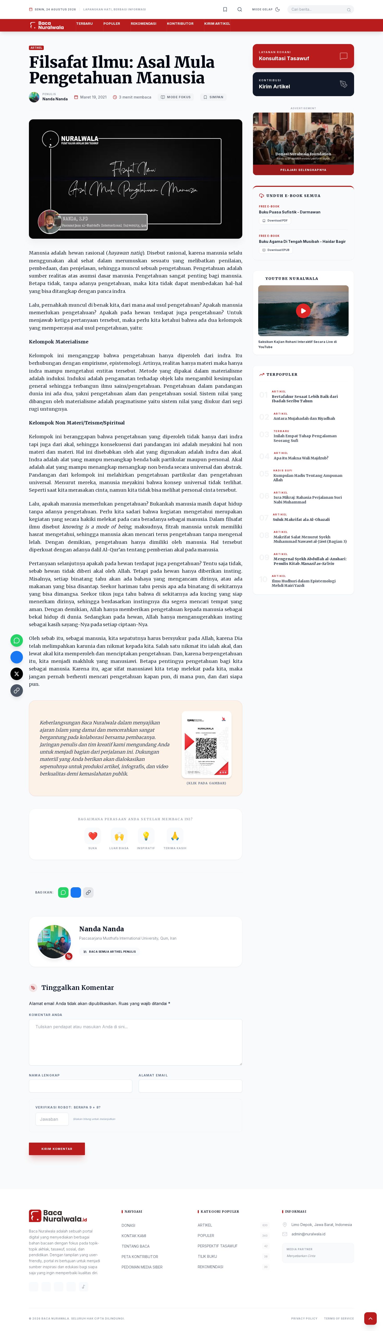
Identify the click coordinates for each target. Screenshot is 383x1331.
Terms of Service (339, 1318)
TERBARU (84, 23)
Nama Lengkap (44, 1075)
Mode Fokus (179, 97)
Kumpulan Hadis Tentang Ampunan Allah (307, 478)
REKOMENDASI (143, 23)
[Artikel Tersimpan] (225, 9)
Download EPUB (278, 249)
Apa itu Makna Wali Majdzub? (301, 458)
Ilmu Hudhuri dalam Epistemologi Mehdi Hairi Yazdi (304, 583)
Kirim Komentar (56, 1149)
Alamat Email (153, 1075)
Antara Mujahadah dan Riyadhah (304, 418)
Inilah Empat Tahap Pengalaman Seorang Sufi (305, 438)
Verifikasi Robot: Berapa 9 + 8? (68, 1107)
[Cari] (239, 9)
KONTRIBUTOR (180, 23)
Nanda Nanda (55, 99)
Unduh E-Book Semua (293, 195)
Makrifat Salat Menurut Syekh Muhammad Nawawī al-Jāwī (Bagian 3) (310, 539)
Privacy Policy (304, 1318)
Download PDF (278, 220)
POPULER (111, 23)
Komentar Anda (46, 1015)
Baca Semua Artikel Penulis (112, 951)
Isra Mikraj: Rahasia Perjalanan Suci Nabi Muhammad (308, 499)
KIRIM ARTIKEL (217, 23)
